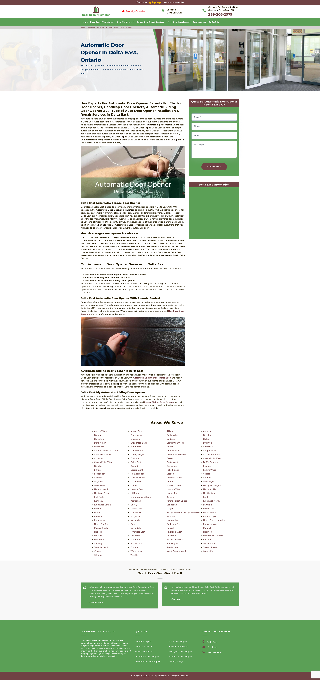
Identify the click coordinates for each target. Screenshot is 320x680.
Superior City (209, 543)
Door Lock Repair (143, 646)
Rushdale (171, 536)
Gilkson (98, 478)
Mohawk (171, 516)
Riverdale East (137, 532)
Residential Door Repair (147, 656)
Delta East (135, 462)
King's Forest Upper (177, 501)
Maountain (136, 512)
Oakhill (134, 524)
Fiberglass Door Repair (180, 651)
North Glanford (101, 524)
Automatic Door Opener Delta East (119, 27)
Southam (135, 539)
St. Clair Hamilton (175, 539)
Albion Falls (136, 431)
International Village (140, 497)
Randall (207, 528)
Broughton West (175, 443)
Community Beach (176, 454)
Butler (170, 447)
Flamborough (137, 474)
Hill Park (134, 493)
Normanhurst (173, 520)
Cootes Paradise (211, 454)
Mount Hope (209, 516)
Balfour (98, 435)
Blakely (206, 439)
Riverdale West (174, 532)
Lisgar (170, 508)
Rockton (207, 532)
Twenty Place (210, 547)
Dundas (98, 466)
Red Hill (98, 532)
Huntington (209, 493)
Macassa (98, 512)
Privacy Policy (176, 661)
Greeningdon (209, 481)
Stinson (207, 539)
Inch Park (99, 497)
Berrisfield (99, 439)
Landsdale (172, 505)
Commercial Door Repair (147, 661)
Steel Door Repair (144, 651)
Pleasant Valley (102, 528)
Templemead (101, 547)
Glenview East (137, 478)
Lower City (208, 508)
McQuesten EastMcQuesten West (184, 512)
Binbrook (135, 439)
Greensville (99, 485)
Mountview (100, 520)
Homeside (172, 493)
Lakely (133, 505)
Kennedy (98, 501)
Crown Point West (103, 462)
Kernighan (135, 501)
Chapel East (173, 450)
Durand (134, 466)
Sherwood (99, 539)
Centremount (137, 450)
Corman (134, 458)
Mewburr (98, 516)
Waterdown (136, 551)
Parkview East (174, 524)
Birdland (171, 439)
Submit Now (214, 166)
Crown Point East (212, 458)
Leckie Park (136, 508)
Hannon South (137, 489)
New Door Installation (178, 22)
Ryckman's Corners (213, 536)
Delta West (172, 462)
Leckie (97, 508)
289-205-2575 (220, 14)
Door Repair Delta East (95, 27)
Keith (205, 497)
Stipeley (98, 543)
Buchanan (99, 447)
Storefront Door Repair (180, 656)
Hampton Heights (212, 485)
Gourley (207, 478)
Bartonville (172, 435)
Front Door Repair (178, 641)
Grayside (98, 481)
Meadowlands (210, 512)
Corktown (99, 458)
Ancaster (207, 431)
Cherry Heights (138, 454)
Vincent (98, 551)
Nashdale (135, 520)
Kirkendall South (102, 505)
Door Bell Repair (143, 641)
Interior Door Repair (179, 646)
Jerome (170, 497)
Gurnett (134, 485)
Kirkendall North (211, 501)
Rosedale (135, 536)
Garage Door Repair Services (150, 22)
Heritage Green (102, 493)
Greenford (135, 481)
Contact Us (213, 22)
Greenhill (171, 481)
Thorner (134, 547)
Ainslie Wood (101, 431)
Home (85, 22)
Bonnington (100, 443)
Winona (98, 555)
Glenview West (174, 478)
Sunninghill (172, 543)
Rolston (98, 536)
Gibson (170, 474)
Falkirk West (209, 470)
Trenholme (172, 547)
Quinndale (135, 528)
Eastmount (172, 466)
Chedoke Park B (102, 454)
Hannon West (174, 489)
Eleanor (207, 466)
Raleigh (170, 528)
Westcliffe (208, 551)
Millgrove (135, 516)
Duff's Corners (210, 462)
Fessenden (99, 474)
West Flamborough (176, 551)
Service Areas (199, 22)
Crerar (170, 458)
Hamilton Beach (175, 485)
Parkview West (210, 524)
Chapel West (209, 450)
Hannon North (101, 489)
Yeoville (134, 555)
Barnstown (136, 435)
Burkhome (135, 447)
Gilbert (206, 474)
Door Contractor (124, 22)
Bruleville (207, 443)
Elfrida (97, 470)
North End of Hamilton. (214, 520)
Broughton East (138, 443)
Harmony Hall (210, 489)
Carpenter (208, 447)
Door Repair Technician (101, 22)
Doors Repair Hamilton (158, 676)
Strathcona (136, 543)
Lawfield (207, 505)
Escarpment (136, 470)
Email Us (212, 647)
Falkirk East (173, 470)
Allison (170, 431)
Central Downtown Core (106, 450)
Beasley (207, 435)
